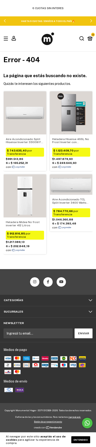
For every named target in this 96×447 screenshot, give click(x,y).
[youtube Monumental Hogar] (61, 282)
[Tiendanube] (48, 428)
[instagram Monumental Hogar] (34, 282)
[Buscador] (82, 39)
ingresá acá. (74, 416)
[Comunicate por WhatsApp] (87, 423)
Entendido (81, 439)
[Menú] (6, 39)
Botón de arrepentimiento (48, 421)
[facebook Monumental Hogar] (48, 282)
